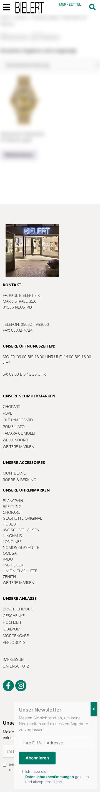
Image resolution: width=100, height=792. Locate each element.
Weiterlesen (19, 155)
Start (5, 17)
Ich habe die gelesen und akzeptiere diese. (57, 776)
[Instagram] (20, 685)
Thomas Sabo (45, 17)
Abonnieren (37, 758)
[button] (92, 7)
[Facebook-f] (8, 685)
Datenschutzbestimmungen (49, 776)
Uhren (20, 17)
